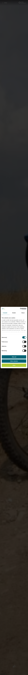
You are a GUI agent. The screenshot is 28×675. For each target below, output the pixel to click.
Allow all (14, 356)
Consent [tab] (5, 312)
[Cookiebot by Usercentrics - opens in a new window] (20, 309)
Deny (14, 365)
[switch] (24, 342)
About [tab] (23, 312)
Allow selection (14, 361)
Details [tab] (14, 312)
